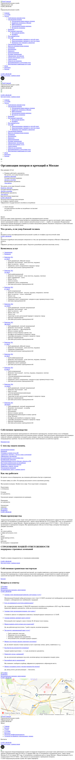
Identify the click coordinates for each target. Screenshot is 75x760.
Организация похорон (15, 19)
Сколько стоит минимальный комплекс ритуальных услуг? (22, 594)
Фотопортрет (12, 49)
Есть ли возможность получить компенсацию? (18, 603)
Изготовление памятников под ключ (19, 64)
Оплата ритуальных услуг (16, 57)
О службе (7, 14)
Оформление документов (16, 56)
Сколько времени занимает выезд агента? (17, 618)
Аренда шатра (12, 59)
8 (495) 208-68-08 (6, 198)
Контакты (7, 67)
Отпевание (11, 47)
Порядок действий (10, 176)
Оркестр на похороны (15, 61)
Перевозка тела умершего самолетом (23, 42)
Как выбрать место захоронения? (14, 660)
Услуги (6, 16)
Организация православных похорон (23, 21)
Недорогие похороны (18, 28)
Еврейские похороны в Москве (21, 23)
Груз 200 (10, 37)
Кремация (11, 29)
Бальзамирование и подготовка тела (19, 62)
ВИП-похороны (17, 24)
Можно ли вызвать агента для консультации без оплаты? (22, 666)
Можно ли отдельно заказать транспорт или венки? (20, 641)
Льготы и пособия (10, 180)
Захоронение (8, 252)
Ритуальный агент (13, 36)
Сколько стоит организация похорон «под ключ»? (19, 611)
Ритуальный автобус (18, 33)
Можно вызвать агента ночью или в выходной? (19, 624)
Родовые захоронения (15, 54)
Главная (6, 13)
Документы (8, 183)
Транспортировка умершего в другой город (25, 39)
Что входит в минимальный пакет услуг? (17, 630)
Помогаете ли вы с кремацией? (14, 654)
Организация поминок (15, 44)
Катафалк (15, 34)
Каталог (6, 69)
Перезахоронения (13, 52)
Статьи (6, 729)
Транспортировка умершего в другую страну (26, 41)
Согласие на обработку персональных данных (18, 736)
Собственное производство (16, 18)
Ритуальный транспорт (15, 31)
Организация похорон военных (21, 26)
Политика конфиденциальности (14, 734)
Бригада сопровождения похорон (18, 46)
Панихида (11, 51)
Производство (5, 442)
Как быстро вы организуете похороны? (16, 648)
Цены (6, 66)
